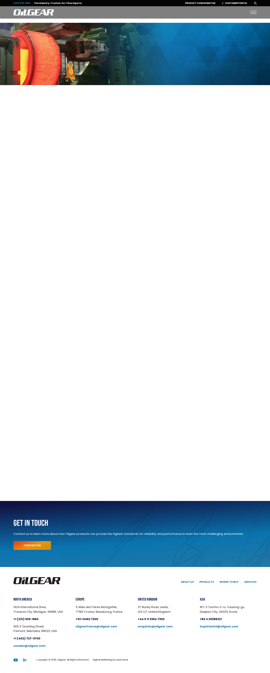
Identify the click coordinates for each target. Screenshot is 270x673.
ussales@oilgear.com (29, 646)
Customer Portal (236, 3)
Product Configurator (200, 3)
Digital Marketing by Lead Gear (110, 659)
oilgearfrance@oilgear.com (96, 626)
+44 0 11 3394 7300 (151, 619)
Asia (202, 599)
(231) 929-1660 (21, 3)
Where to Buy (229, 582)
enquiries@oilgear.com (155, 626)
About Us (187, 582)
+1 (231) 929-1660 (25, 619)
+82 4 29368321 (211, 619)
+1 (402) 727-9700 (26, 638)
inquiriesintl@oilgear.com (219, 626)
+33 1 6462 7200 (87, 619)
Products (207, 582)
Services (250, 582)
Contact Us (32, 545)
